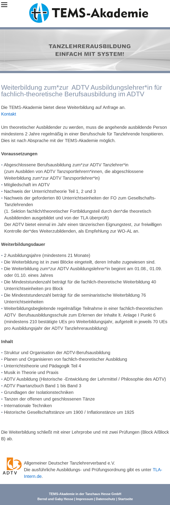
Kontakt (8, 114)
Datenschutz (105, 499)
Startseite (125, 499)
